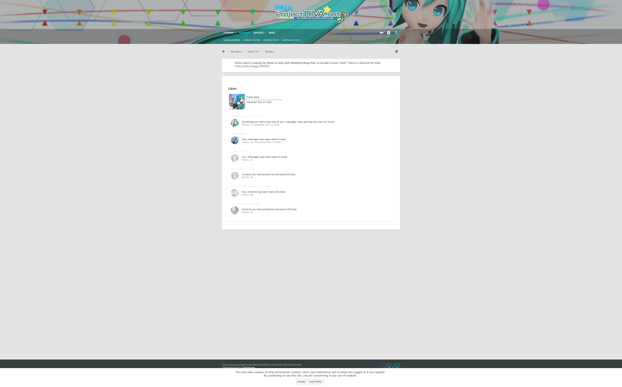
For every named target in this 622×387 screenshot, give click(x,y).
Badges (259, 32)
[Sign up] (389, 32)
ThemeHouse (248, 367)
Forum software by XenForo (248, 365)
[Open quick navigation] (396, 51)
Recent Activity (271, 40)
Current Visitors (251, 40)
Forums (229, 32)
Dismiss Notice (398, 62)
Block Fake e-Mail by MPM (288, 365)
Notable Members (232, 40)
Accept (301, 381)
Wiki (272, 32)
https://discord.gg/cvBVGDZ (252, 66)
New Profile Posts (291, 40)
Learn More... (316, 381)
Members (245, 32)
